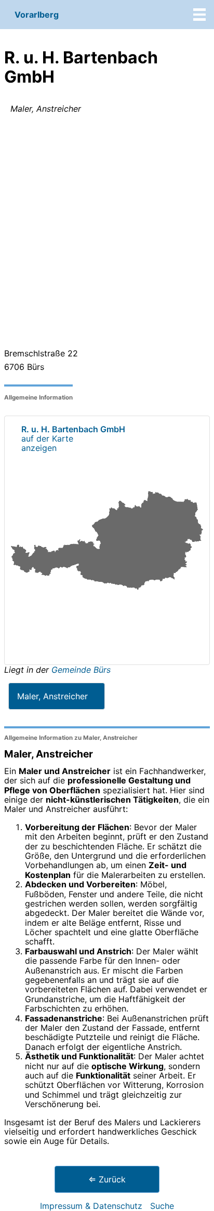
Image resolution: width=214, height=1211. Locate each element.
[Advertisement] (107, 233)
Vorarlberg (37, 14)
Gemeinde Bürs (81, 669)
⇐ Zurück (107, 1179)
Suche (162, 1206)
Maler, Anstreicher (52, 696)
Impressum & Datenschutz (91, 1206)
